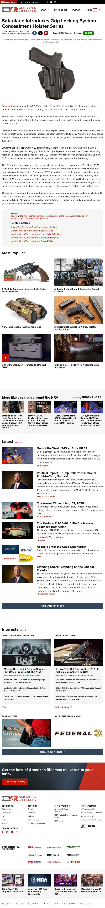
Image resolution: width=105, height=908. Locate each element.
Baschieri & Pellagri (12, 675)
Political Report (49, 496)
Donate (35, 2)
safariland (41, 216)
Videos (31, 816)
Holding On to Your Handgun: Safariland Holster (35, 237)
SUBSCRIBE (14, 781)
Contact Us (6, 812)
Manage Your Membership (91, 820)
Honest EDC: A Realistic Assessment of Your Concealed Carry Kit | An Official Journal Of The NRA (38, 420)
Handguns (25, 33)
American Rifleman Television (18, 635)
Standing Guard (49, 594)
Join (21, 2)
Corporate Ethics (33, 904)
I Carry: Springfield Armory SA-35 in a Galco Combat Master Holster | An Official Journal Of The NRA (91, 420)
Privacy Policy (6, 904)
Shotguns (35, 675)
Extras (17, 33)
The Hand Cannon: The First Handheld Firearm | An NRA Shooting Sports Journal (77, 681)
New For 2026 (60, 9)
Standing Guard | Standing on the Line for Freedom (65, 569)
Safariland (7, 106)
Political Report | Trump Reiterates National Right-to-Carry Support (66, 475)
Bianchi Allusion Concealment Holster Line (32, 230)
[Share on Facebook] (34, 31)
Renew (27, 2)
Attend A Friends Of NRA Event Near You (91, 890)
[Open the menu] (95, 10)
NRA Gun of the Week (37, 823)
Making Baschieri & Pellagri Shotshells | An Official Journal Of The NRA (26, 670)
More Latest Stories (63, 605)
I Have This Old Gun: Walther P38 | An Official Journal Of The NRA (78, 670)
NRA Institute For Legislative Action (65, 816)
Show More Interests (66, 751)
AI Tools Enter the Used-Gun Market (61, 546)
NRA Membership (88, 809)
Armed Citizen (42, 516)
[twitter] (40, 31)
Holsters (14, 216)
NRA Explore (59, 821)
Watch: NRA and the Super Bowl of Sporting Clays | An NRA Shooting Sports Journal (25, 681)
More (17, 442)
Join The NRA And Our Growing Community (37, 891)
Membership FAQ (87, 816)
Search (4, 823)
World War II (89, 675)
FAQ (3, 816)
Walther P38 (78, 675)
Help (4, 820)
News (43, 10)
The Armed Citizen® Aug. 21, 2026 (60, 503)
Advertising (6, 809)
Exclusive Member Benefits (91, 812)
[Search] (100, 9)
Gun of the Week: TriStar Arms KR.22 (62, 448)
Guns (44, 540)
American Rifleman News (67, 716)
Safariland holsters (55, 216)
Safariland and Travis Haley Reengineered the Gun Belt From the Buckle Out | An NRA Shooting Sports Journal (12, 421)
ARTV (4, 707)
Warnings (47, 904)
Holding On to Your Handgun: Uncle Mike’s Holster (36, 234)
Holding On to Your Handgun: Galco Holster (32, 241)
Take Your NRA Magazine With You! (12, 890)
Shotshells (26, 675)
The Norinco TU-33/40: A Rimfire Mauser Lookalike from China (65, 525)
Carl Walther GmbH (64, 675)
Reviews (75, 10)
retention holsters (27, 216)
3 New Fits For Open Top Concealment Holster (34, 227)
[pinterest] (46, 31)
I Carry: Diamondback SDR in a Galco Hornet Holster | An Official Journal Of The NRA (65, 419)
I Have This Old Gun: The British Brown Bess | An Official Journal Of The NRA (76, 698)
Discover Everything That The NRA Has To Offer (65, 891)
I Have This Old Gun (64, 635)
